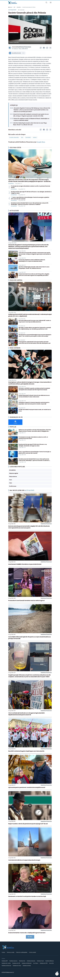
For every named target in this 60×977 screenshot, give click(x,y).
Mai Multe (30, 937)
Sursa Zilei (51, 963)
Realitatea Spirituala (31, 960)
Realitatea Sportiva (13, 960)
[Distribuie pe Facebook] (44, 47)
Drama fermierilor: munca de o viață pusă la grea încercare (26, 933)
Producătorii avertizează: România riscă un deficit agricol (26, 600)
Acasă (11, 7)
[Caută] (46, 2)
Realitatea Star (22, 960)
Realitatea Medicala (50, 960)
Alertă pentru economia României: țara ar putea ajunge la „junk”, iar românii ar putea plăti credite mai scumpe (35, 335)
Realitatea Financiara (24, 47)
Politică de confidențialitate (21, 952)
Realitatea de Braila (27, 965)
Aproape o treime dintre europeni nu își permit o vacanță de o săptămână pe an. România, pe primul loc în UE (35, 328)
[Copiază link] (40, 47)
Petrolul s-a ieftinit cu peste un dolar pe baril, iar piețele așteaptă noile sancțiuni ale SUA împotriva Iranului (34, 389)
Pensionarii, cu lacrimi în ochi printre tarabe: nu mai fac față (27, 896)
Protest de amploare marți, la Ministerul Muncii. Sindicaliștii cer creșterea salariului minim (31, 119)
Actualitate (19, 7)
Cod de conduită (32, 952)
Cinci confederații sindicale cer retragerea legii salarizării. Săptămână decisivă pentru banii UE (26, 714)
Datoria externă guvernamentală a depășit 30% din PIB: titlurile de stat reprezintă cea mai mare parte (29, 527)
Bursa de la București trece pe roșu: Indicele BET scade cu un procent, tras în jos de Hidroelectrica (35, 321)
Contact (3, 952)
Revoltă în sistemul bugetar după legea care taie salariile (26, 751)
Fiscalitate (11, 183)
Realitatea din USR (16, 963)
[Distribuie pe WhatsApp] (47, 47)
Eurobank (28, 137)
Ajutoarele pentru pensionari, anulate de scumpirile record (26, 787)
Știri (14, 7)
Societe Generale (14, 137)
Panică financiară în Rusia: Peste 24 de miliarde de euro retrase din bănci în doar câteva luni (34, 396)
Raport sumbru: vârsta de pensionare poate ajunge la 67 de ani (28, 824)
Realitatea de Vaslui (17, 965)
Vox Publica (35, 963)
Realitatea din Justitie (6, 963)
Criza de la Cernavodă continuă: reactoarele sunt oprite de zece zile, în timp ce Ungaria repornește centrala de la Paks (31, 115)
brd (22, 137)
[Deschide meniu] (50, 3)
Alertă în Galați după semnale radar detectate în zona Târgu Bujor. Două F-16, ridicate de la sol (30, 123)
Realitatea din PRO (43, 963)
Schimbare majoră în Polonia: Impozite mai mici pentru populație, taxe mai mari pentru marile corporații (34, 403)
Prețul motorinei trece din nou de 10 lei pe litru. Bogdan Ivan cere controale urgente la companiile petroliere (34, 274)
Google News (41, 142)
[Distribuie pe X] (50, 47)
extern (35, 137)
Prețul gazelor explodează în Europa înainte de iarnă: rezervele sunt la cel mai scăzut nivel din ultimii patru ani (34, 342)
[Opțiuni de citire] (57, 974)
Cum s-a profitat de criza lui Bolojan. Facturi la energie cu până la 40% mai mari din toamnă (35, 452)
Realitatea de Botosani (6, 965)
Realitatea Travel (40, 960)
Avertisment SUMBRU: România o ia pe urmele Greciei (24, 564)
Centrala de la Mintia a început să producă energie (24, 860)
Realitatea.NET (5, 960)
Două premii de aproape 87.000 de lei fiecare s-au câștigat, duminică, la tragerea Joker (33, 445)
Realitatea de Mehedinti (26, 963)
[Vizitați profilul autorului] (9, 47)
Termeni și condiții (10, 952)
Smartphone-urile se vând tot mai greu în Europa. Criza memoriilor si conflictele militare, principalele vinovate (29, 383)
